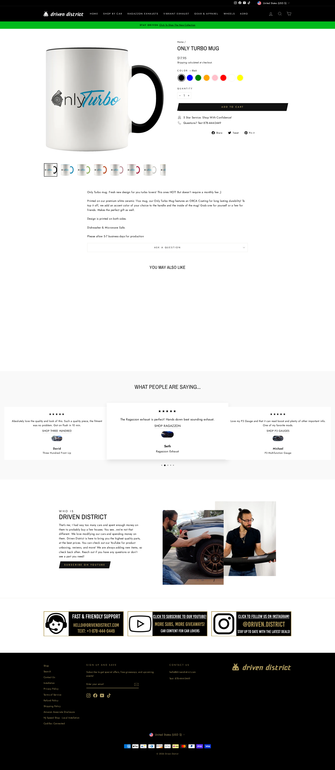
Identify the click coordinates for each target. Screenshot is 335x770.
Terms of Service (52, 694)
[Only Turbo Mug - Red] (80, 350)
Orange (206, 77)
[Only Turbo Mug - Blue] (61, 350)
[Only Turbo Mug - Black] (56, 350)
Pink (214, 77)
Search (47, 671)
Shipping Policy (52, 706)
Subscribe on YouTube (84, 564)
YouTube (116, 543)
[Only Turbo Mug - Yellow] (89, 350)
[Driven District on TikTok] (109, 695)
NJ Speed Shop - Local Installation (62, 717)
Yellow (240, 77)
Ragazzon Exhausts (143, 13)
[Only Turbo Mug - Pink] (75, 350)
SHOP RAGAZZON (167, 426)
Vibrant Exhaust (176, 13)
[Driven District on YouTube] (102, 695)
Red (223, 77)
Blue (189, 77)
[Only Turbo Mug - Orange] (70, 350)
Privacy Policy (51, 688)
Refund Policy (51, 700)
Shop (46, 665)
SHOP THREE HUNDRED (57, 431)
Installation (49, 683)
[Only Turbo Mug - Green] (66, 350)
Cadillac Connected (54, 723)
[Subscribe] (136, 684)
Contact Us (49, 677)
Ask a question (167, 247)
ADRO (244, 13)
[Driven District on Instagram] (88, 695)
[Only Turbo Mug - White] (85, 350)
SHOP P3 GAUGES (278, 431)
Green (198, 77)
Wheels (229, 13)
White (231, 77)
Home (94, 13)
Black (181, 77)
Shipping (182, 62)
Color (187, 70)
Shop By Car (112, 13)
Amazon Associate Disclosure (59, 712)
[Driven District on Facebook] (95, 695)
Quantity (185, 88)
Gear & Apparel (206, 13)
